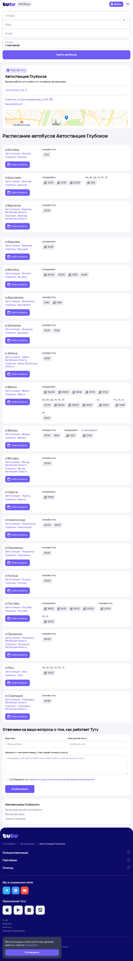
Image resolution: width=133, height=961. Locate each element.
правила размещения (82, 779)
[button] (6, 890)
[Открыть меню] (128, 4)
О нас (5, 920)
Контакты (7, 927)
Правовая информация (14, 930)
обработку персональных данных (48, 779)
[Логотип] (9, 4)
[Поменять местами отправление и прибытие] (123, 20)
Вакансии (7, 923)
